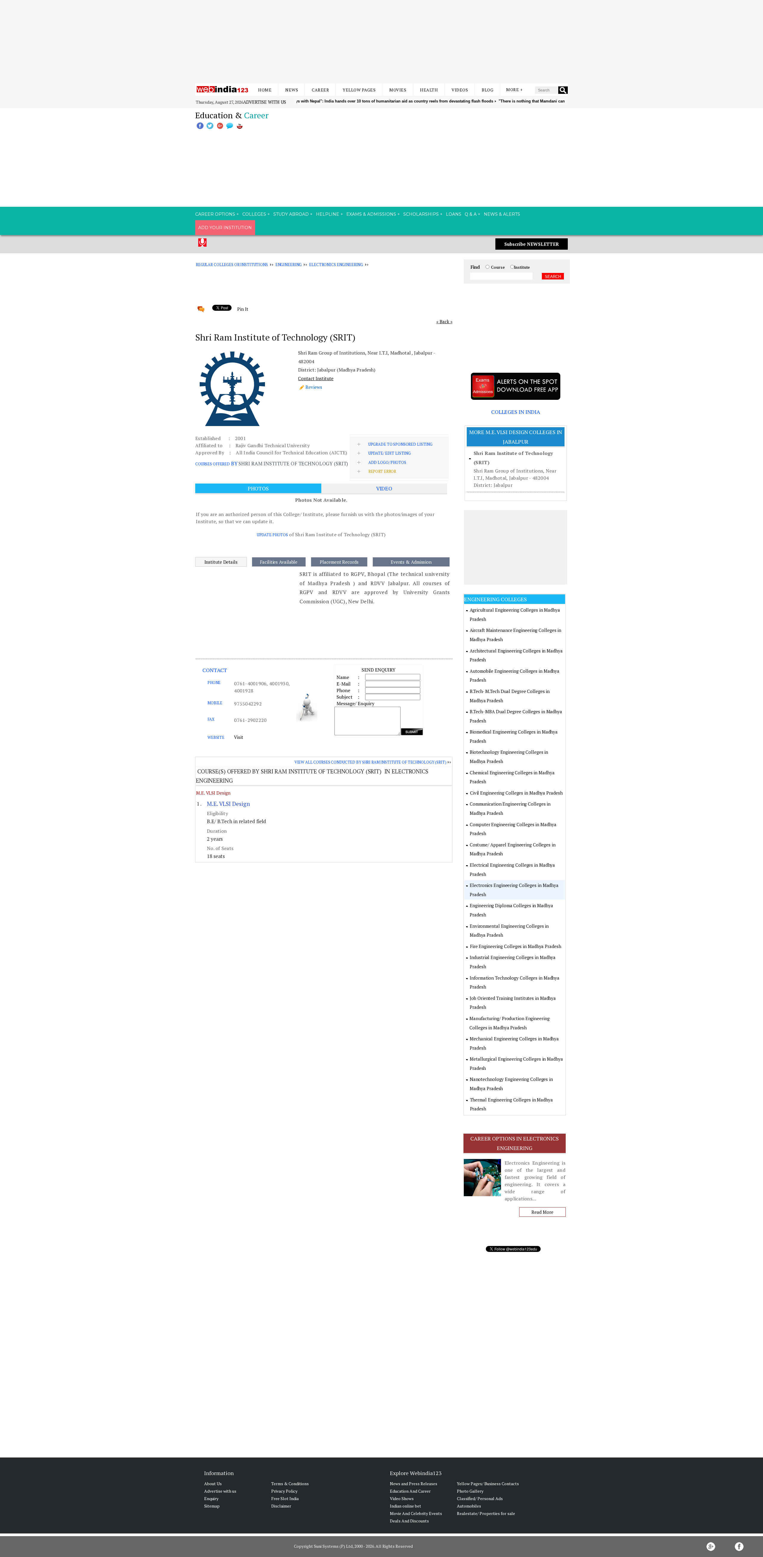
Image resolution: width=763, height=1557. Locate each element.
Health (429, 90)
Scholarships (421, 214)
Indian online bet (405, 1506)
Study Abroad (291, 214)
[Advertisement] (381, 41)
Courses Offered (212, 464)
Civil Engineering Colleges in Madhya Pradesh (516, 793)
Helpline (327, 214)
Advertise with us (264, 102)
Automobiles (469, 1506)
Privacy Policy (284, 1491)
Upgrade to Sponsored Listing (400, 444)
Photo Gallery (470, 1491)
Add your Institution (225, 227)
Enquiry (211, 1498)
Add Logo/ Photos (387, 462)
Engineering (288, 264)
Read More (542, 1212)
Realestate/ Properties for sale (486, 1513)
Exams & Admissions (371, 214)
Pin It (242, 309)
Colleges (254, 214)
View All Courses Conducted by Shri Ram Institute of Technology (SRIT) (370, 762)
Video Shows (402, 1498)
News (291, 90)
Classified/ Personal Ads (480, 1498)
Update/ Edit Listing (389, 453)
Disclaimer (281, 1506)
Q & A (471, 214)
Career (320, 90)
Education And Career (410, 1491)
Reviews (313, 387)
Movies (397, 90)
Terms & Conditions (290, 1483)
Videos (460, 90)
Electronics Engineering (336, 264)
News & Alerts (502, 214)
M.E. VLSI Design (213, 793)
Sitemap (212, 1506)
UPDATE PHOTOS (272, 534)
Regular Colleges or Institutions (232, 264)
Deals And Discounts (409, 1521)
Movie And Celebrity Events (416, 1513)
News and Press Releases (413, 1483)
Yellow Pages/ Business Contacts (488, 1483)
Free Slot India (285, 1498)
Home (265, 90)
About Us (213, 1483)
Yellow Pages (359, 90)
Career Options (215, 214)
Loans (453, 214)
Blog (487, 90)
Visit (238, 737)
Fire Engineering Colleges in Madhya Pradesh (515, 946)
